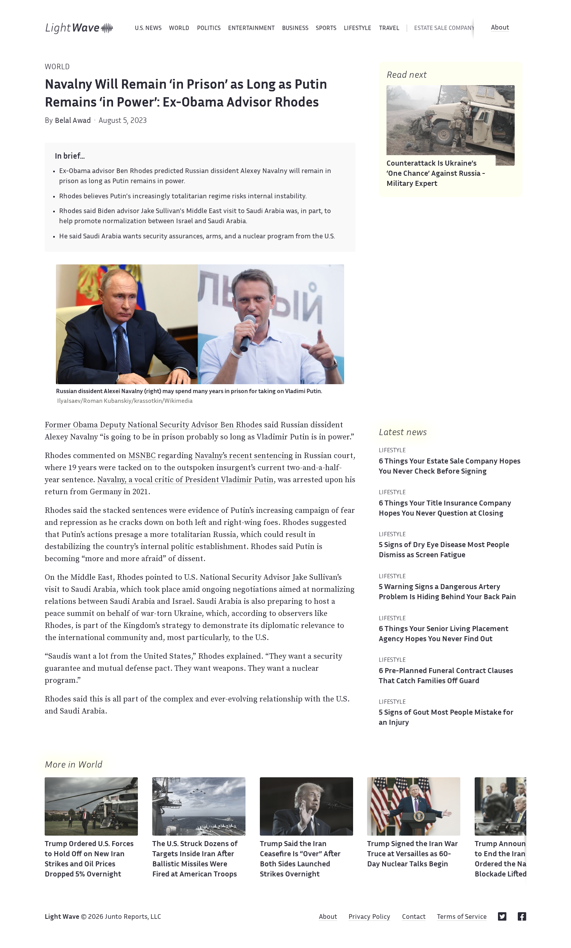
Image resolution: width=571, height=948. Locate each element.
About (500, 28)
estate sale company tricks (454, 28)
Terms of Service (462, 917)
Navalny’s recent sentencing (244, 455)
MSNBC (142, 455)
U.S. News (148, 28)
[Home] (79, 28)
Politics (209, 28)
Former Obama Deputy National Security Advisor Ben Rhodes (153, 424)
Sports (326, 28)
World (179, 28)
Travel (389, 28)
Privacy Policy (369, 917)
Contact (414, 917)
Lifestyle (357, 28)
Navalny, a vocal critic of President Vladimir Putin (185, 479)
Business (295, 28)
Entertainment (251, 28)
